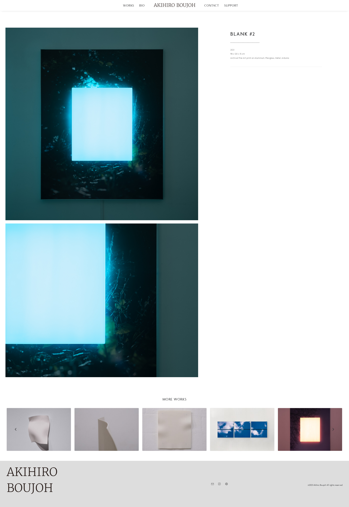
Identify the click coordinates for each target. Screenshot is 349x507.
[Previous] (16, 439)
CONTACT (211, 5)
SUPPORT (231, 5)
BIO (142, 5)
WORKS (128, 5)
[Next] (333, 439)
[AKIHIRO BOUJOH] (174, 5)
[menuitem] (129, 5)
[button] (101, 124)
